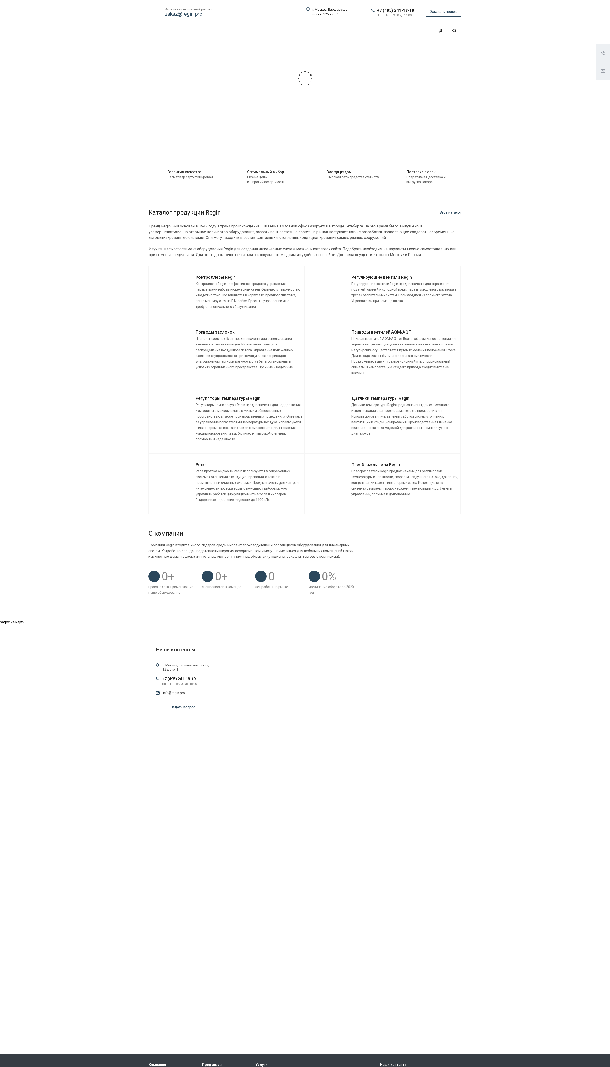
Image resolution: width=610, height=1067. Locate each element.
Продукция (212, 1064)
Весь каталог (450, 212)
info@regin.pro (174, 693)
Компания (157, 1064)
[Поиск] (454, 31)
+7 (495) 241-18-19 (395, 10)
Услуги (261, 1064)
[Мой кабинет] (440, 31)
